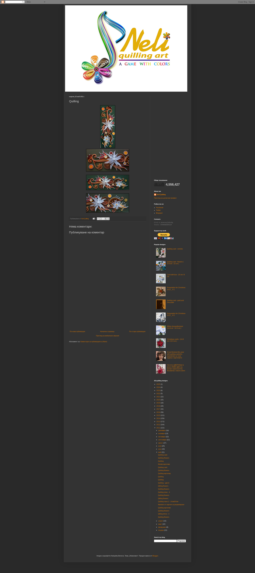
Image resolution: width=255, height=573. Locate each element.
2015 (158, 415)
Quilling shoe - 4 (164, 492)
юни (160, 449)
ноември (161, 433)
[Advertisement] (108, 310)
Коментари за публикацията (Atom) (93, 342)
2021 (158, 397)
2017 (158, 409)
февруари (162, 527)
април (160, 521)
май (160, 452)
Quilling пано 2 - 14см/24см (168, 501)
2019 (158, 403)
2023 (158, 390)
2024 (158, 387)
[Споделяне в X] (103, 218)
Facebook (159, 208)
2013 (158, 422)
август (160, 443)
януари (161, 530)
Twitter (158, 210)
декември (162, 430)
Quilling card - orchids (175, 249)
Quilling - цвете (163, 483)
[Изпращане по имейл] (98, 218)
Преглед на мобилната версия (107, 336)
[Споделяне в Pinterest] (108, 218)
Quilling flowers (163, 458)
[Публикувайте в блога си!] (100, 218)
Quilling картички (164, 508)
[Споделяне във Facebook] (105, 218)
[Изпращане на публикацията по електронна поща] (93, 218)
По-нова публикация (77, 331)
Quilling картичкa (164, 473)
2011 (158, 428)
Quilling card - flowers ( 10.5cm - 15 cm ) (175, 263)
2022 (158, 393)
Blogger (155, 556)
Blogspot (159, 213)
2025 (158, 384)
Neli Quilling (161, 195)
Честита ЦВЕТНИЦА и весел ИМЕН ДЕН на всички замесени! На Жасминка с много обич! (176, 368)
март (160, 524)
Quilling (161, 461)
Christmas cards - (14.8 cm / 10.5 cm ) (175, 340)
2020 (158, 400)
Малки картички (164, 464)
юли (160, 446)
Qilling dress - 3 (163, 514)
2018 (158, 406)
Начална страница (107, 331)
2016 (158, 412)
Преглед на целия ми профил (165, 198)
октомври (162, 437)
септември (162, 440)
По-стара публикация (137, 331)
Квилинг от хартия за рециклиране (171, 505)
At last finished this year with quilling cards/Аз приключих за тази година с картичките (175, 355)
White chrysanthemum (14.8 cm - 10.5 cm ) (175, 327)
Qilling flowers (163, 486)
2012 (158, 425)
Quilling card (162, 455)
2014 (158, 418)
